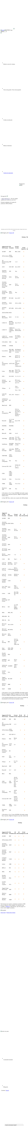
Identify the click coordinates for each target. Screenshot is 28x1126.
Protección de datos (11, 912)
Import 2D (11, 501)
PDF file (8, 906)
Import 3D (11, 232)
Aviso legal (3, 912)
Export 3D (11, 702)
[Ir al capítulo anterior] (23, 195)
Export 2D (11, 819)
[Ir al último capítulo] (23, 214)
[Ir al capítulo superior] (23, 204)
